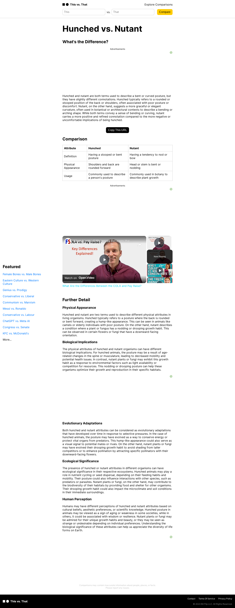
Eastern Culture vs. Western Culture (21, 282)
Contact (191, 598)
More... (7, 339)
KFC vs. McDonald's (16, 333)
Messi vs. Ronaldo (14, 308)
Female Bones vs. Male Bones (22, 274)
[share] (139, 244)
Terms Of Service (207, 598)
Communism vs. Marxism (19, 302)
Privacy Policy (225, 598)
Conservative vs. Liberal (18, 296)
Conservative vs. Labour (18, 314)
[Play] (159, 270)
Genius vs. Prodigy (15, 290)
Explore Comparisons (159, 4)
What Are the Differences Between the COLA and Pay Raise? (104, 241)
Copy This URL (117, 130)
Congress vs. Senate (16, 327)
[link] (68, 241)
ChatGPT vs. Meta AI (16, 321)
